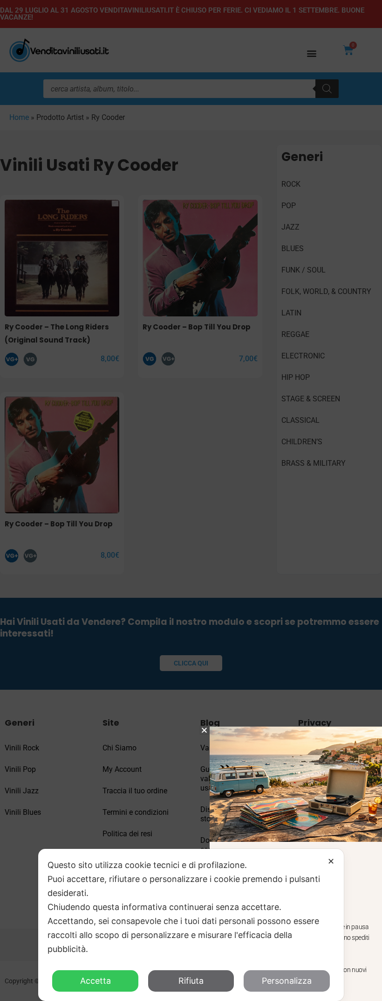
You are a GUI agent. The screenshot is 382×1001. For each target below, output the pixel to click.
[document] (191, 500)
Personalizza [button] (287, 981)
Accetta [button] (95, 981)
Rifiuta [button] (191, 981)
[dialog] (191, 925)
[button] (204, 730)
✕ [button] (330, 861)
